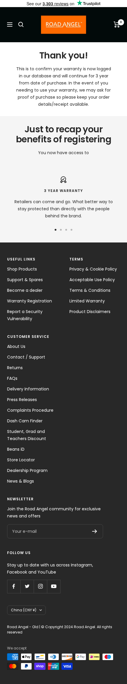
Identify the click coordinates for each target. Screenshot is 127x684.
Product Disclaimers (89, 312)
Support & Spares (25, 280)
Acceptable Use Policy (92, 280)
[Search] (21, 24)
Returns (15, 368)
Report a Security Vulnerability (25, 315)
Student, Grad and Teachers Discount (26, 435)
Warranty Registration (29, 301)
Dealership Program (27, 470)
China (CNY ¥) (23, 610)
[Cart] (117, 24)
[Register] (94, 531)
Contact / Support (26, 357)
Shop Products (22, 269)
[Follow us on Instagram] (40, 586)
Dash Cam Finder (25, 421)
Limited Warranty (87, 301)
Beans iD (16, 449)
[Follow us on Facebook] (13, 586)
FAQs (12, 378)
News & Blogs (20, 481)
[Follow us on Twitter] (27, 586)
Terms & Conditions (89, 290)
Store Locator (21, 460)
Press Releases (22, 400)
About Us (16, 346)
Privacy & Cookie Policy (93, 269)
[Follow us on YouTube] (53, 586)
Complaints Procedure (30, 410)
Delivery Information (28, 389)
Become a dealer (25, 290)
